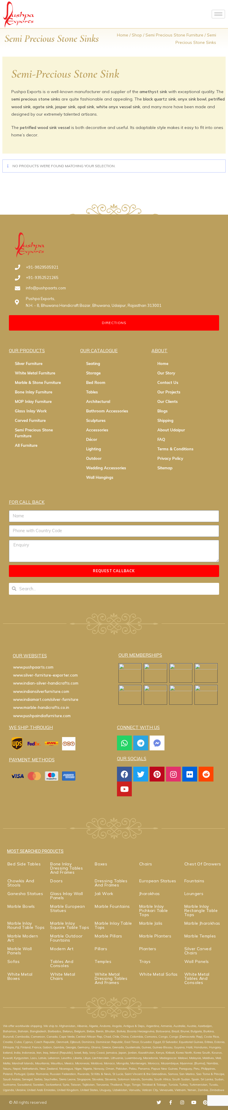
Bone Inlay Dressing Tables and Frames (66, 868)
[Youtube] (124, 789)
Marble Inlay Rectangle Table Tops (201, 910)
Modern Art (61, 948)
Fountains (194, 880)
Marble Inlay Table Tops (113, 925)
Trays (145, 961)
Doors (56, 880)
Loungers (193, 893)
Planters (147, 948)
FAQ (161, 439)
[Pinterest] (157, 774)
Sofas (13, 961)
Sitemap (164, 467)
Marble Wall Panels (19, 951)
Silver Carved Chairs (197, 951)
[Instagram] (173, 774)
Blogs (162, 411)
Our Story (166, 373)
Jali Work (104, 893)
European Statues (157, 880)
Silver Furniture (28, 363)
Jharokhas (149, 893)
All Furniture (26, 445)
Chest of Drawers (202, 864)
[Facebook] (124, 774)
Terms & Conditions (175, 448)
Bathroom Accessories (107, 411)
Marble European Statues (67, 908)
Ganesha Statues (25, 893)
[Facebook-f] (170, 1102)
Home (122, 35)
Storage (93, 373)
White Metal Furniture (35, 373)
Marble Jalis (151, 923)
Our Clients (167, 401)
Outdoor (94, 458)
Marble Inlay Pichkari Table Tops (153, 910)
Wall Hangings (99, 477)
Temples (103, 961)
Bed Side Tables (24, 864)
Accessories (97, 430)
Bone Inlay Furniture (33, 392)
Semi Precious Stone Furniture (174, 35)
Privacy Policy (170, 458)
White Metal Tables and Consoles (196, 978)
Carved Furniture (30, 420)
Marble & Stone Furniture (38, 382)
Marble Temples (200, 936)
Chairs (145, 864)
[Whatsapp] (124, 743)
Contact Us (167, 382)
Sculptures (96, 420)
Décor (91, 439)
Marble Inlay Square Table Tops (69, 925)
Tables (92, 392)
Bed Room (95, 382)
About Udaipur (171, 430)
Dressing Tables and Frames (111, 883)
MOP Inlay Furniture (33, 401)
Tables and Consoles (61, 963)
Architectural (98, 401)
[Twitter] (140, 774)
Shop (137, 35)
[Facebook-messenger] (157, 743)
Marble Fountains (112, 906)
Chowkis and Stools (20, 883)
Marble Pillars (108, 936)
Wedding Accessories (106, 467)
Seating (93, 363)
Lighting (93, 448)
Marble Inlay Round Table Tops (26, 925)
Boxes (101, 864)
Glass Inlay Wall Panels (66, 895)
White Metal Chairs (62, 976)
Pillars (101, 948)
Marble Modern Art (22, 938)
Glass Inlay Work (31, 411)
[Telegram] (140, 743)
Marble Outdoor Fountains (66, 938)
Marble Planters (155, 936)
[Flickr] (189, 774)
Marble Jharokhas (202, 923)
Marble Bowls (21, 906)
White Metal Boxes (19, 976)
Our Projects (168, 392)
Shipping (165, 420)
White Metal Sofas (158, 974)
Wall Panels (196, 961)
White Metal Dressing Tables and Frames (111, 978)
